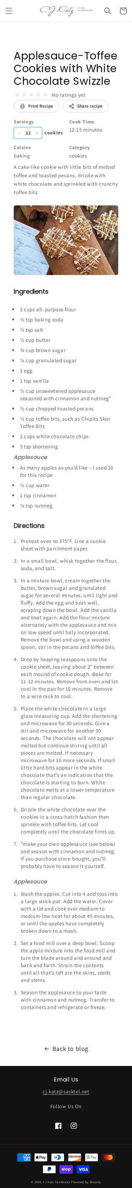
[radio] (17, 94)
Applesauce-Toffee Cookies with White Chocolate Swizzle (65, 68)
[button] (9, 11)
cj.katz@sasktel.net (66, 1091)
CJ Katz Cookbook (56, 1182)
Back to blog (70, 1049)
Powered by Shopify (86, 1182)
